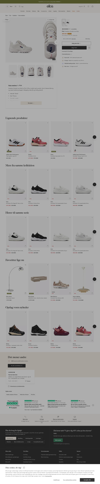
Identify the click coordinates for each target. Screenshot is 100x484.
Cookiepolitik (48, 476)
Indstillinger (56, 480)
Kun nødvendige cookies (69, 480)
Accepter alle (87, 480)
